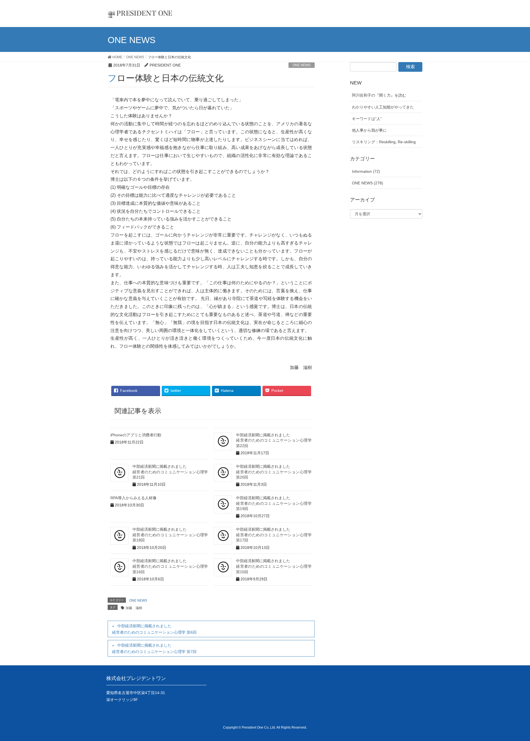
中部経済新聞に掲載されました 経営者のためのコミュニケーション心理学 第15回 (273, 566)
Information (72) (366, 171)
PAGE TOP (519, 711)
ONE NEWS (302, 65)
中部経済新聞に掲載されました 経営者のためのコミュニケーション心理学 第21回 (170, 471)
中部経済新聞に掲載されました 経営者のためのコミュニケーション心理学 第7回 (154, 648)
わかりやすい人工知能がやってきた (383, 107)
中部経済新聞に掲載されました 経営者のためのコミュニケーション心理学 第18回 (170, 534)
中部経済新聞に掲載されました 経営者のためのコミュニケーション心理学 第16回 (170, 566)
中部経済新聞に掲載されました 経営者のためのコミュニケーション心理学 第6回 (154, 629)
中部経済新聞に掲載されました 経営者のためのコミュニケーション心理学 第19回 (273, 503)
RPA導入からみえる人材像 (133, 498)
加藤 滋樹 (134, 608)
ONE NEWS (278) (367, 183)
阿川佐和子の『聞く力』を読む (379, 95)
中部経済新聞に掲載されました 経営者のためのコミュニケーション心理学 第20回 (273, 471)
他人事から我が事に (369, 130)
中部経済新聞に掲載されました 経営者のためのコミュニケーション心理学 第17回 (273, 534)
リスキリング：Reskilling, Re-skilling (384, 142)
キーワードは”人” (367, 118)
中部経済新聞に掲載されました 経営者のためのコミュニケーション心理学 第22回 (273, 440)
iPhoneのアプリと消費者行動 (135, 435)
